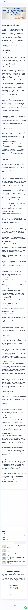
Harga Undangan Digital (10, 173)
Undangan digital (19, 578)
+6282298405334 (14, 594)
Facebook (4, 486)
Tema (7, 602)
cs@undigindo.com (14, 596)
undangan (17, 486)
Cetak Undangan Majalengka (11, 481)
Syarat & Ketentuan (21, 602)
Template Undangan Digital (11, 157)
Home (4, 602)
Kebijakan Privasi (14, 602)
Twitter (9, 486)
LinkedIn (12, 486)
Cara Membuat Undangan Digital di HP (13, 213)
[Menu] (26, 2)
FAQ (9, 602)
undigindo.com (14, 607)
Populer (8, 542)
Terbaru (20, 542)
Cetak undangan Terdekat (11, 456)
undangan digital (6, 74)
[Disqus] (14, 507)
